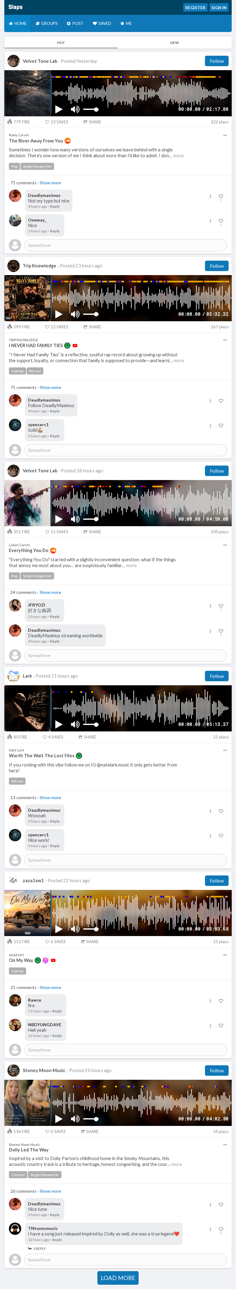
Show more (50, 182)
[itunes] (45, 960)
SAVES (59, 121)
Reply (55, 206)
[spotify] (67, 345)
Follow (217, 61)
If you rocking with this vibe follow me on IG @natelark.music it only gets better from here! (93, 767)
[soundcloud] (68, 141)
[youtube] (75, 345)
